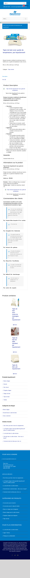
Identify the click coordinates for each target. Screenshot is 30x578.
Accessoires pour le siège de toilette (11, 506)
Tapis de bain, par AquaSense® (16, 367)
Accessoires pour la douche (9, 503)
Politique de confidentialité (9, 535)
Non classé (6, 387)
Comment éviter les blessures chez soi (12, 441)
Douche (5, 384)
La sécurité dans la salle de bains (11, 433)
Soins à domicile (6, 415)
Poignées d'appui (7, 390)
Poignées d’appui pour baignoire (10, 515)
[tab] (15, 76)
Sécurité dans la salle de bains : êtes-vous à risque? (13, 437)
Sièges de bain (7, 393)
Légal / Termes (6, 532)
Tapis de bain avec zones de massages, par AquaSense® (16, 314)
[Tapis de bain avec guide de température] (15, 40)
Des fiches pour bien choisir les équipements (14, 425)
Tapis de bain (11, 69)
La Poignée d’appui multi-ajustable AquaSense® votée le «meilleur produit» (14, 429)
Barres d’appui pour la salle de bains (11, 512)
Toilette (5, 399)
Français (26, 5)
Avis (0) (4, 79)
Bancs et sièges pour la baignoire (10, 509)
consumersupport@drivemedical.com (19, 6)
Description (4, 76)
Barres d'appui (7, 381)
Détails (15, 324)
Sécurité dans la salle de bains (10, 412)
